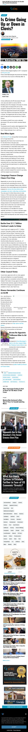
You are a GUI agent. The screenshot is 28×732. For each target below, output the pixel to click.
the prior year (6, 72)
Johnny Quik (6, 381)
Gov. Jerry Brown (7, 379)
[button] (26, 714)
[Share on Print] (11, 67)
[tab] (10, 572)
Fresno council (6, 377)
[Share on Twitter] (5, 67)
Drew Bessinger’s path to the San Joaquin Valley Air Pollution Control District (17, 343)
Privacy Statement (17, 730)
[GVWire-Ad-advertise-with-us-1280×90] (14, 61)
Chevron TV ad (7, 137)
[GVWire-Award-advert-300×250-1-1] (15, 684)
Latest (4, 15)
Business (5, 623)
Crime (4, 592)
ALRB (5, 372)
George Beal (15, 377)
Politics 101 (22, 381)
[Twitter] (11, 39)
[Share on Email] (13, 67)
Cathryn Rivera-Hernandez (9, 375)
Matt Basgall (14, 381)
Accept (14, 727)
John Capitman (16, 379)
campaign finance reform (14, 372)
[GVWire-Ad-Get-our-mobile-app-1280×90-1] (14, 220)
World (17, 4)
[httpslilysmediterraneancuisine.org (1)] (14, 569)
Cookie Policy (9, 730)
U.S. (4, 602)
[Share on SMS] (16, 67)
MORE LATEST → (7, 660)
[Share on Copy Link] (19, 67)
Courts (4, 429)
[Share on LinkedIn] (8, 67)
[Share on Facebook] (2, 67)
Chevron (20, 375)
